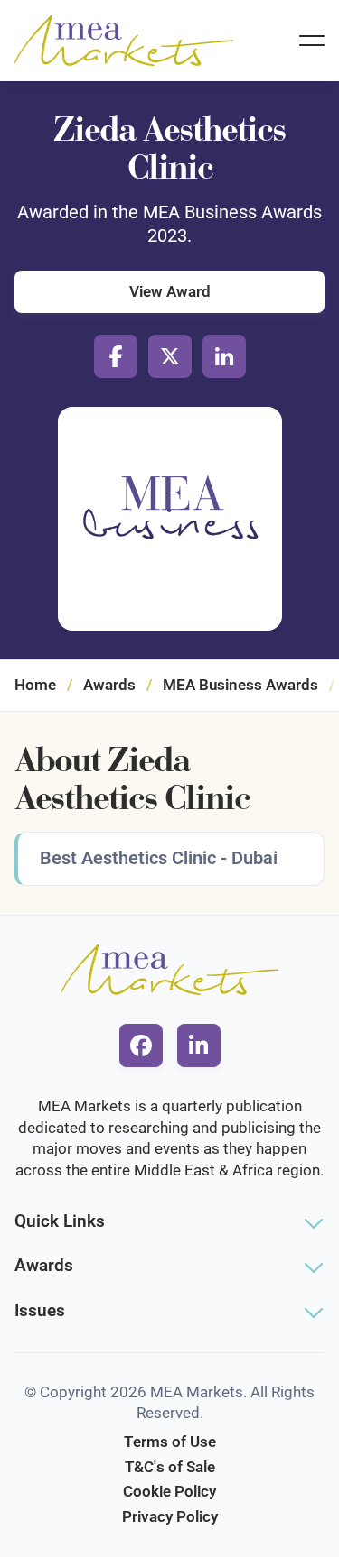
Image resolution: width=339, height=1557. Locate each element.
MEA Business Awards (240, 685)
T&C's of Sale (170, 1467)
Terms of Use (170, 1442)
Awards (109, 685)
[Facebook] (115, 356)
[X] (170, 356)
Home (35, 685)
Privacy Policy (170, 1516)
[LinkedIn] (224, 356)
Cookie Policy (169, 1491)
